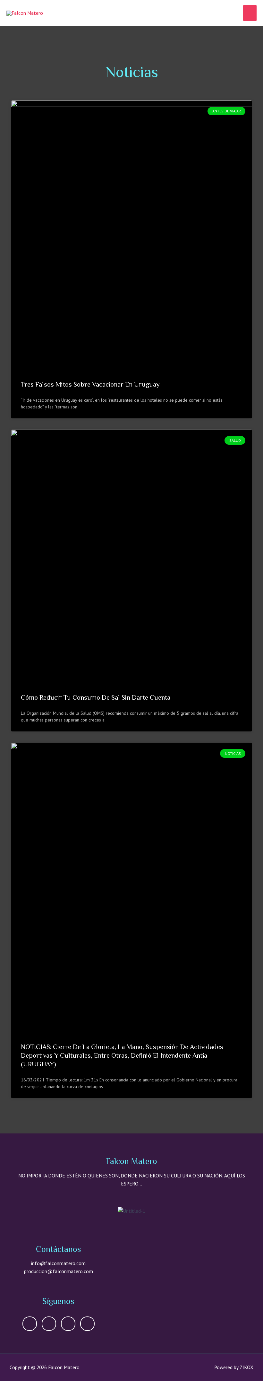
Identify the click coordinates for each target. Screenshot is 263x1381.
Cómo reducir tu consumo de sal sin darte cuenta (95, 697)
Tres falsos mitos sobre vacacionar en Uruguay (90, 384)
